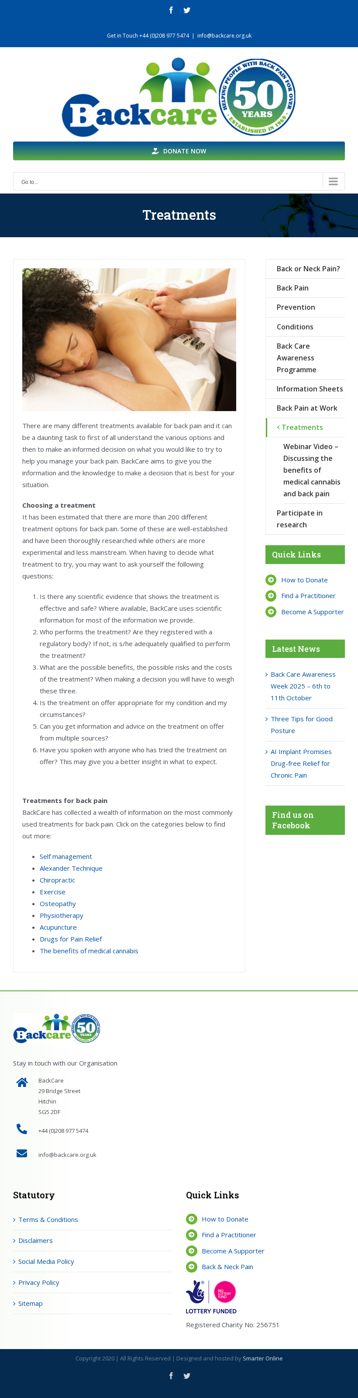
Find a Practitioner (308, 595)
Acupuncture (58, 927)
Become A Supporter (312, 611)
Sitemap (30, 1303)
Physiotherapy (61, 915)
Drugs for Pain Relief (71, 938)
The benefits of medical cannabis (89, 950)
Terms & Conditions (48, 1219)
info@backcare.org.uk (224, 35)
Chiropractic (57, 879)
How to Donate (304, 579)
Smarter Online (263, 1358)
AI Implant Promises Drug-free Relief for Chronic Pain (301, 763)
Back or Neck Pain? (308, 268)
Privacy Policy (38, 1282)
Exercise (52, 891)
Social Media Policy (46, 1261)
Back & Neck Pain (227, 1266)
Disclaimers (35, 1240)
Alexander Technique (71, 868)
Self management (66, 856)
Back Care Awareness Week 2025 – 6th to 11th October (303, 686)
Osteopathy (58, 903)
